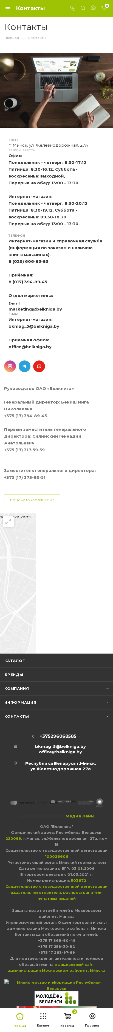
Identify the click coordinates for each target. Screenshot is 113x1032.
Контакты (16, 716)
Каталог (14, 660)
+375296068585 (57, 736)
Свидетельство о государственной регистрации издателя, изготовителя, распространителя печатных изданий (56, 892)
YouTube (39, 366)
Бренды (13, 674)
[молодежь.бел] (56, 998)
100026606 (56, 856)
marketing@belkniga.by (35, 309)
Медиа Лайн (80, 816)
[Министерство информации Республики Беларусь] (56, 985)
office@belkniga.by (30, 346)
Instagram (10, 366)
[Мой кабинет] (93, 8)
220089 (13, 838)
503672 (78, 880)
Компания (16, 688)
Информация (20, 702)
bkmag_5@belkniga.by (34, 326)
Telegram (24, 366)
